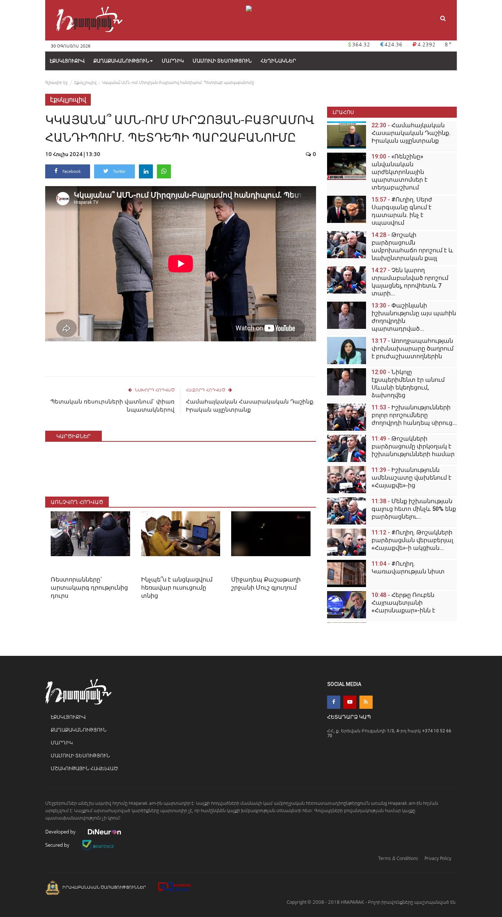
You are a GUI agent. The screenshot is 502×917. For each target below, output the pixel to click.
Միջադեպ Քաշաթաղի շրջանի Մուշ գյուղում (266, 583)
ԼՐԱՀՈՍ (343, 112)
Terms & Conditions (398, 858)
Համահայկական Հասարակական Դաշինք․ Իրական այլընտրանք (250, 405)
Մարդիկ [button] (173, 61)
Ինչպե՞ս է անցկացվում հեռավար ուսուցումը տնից (176, 587)
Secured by (58, 845)
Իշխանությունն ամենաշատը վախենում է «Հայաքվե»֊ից (411, 477)
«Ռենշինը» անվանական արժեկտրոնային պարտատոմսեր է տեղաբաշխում (399, 172)
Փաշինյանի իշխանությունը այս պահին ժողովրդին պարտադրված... (414, 317)
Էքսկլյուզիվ (85, 82)
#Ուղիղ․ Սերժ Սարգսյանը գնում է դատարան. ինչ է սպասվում (402, 211)
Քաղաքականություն (121, 61)
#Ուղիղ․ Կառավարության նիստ (408, 567)
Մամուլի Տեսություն (80, 756)
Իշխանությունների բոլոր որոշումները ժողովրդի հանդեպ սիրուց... (414, 415)
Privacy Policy (437, 858)
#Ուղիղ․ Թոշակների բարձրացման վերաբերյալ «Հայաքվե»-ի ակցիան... (412, 540)
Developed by (61, 832)
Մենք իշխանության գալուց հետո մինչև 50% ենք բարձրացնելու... (414, 509)
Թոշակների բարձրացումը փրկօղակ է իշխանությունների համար (413, 446)
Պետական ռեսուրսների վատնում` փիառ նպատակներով (112, 405)
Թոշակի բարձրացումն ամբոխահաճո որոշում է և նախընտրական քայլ (412, 246)
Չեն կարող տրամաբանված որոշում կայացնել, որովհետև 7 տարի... (410, 282)
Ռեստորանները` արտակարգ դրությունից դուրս (89, 587)
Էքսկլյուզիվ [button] (67, 61)
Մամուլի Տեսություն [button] (222, 61)
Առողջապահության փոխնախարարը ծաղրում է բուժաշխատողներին (412, 348)
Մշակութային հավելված (84, 768)
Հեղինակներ (278, 61)
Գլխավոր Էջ (56, 82)
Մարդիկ (62, 743)
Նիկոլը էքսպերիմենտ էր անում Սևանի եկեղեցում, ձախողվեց (408, 384)
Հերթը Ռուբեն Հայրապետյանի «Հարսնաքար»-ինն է (403, 602)
